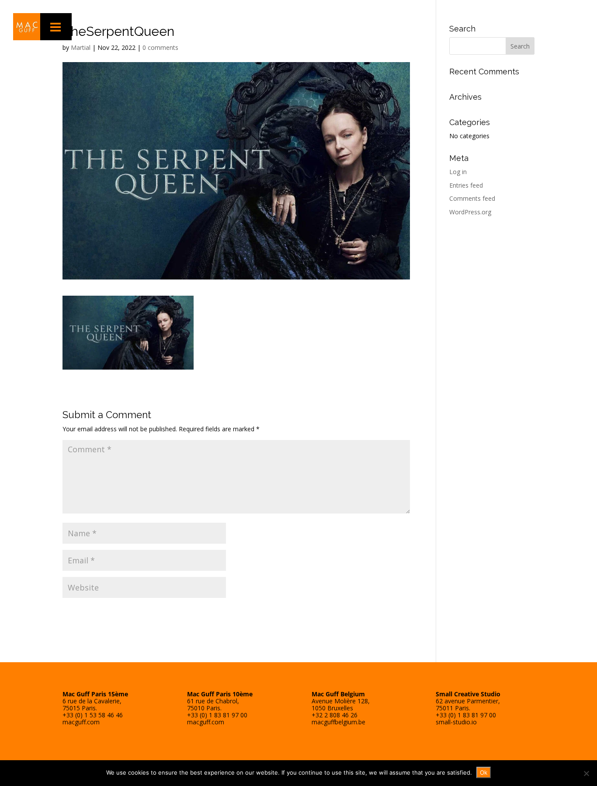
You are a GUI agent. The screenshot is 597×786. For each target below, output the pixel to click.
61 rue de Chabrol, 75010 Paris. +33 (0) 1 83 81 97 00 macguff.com (220, 708)
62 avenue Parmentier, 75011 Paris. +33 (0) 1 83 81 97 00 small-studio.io (468, 708)
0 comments (160, 47)
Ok (483, 772)
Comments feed (472, 198)
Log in (458, 172)
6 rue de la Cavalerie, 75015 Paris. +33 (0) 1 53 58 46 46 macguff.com (95, 708)
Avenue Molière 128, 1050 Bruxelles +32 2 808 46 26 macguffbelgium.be (341, 708)
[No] (586, 773)
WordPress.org (470, 212)
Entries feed (466, 185)
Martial (80, 47)
